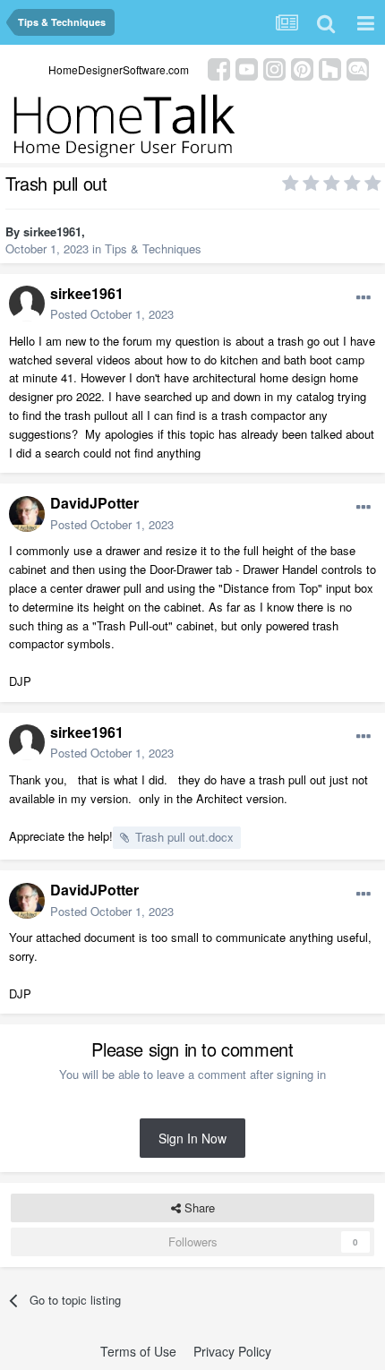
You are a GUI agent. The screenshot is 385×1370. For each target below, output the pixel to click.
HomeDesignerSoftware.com (118, 69)
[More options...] (363, 298)
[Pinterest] (302, 67)
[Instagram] (274, 67)
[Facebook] (219, 67)
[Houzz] (330, 67)
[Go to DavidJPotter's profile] (27, 514)
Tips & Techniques (153, 248)
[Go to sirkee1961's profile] (27, 303)
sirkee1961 (52, 231)
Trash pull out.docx (184, 836)
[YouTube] (246, 67)
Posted (112, 313)
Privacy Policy (232, 1351)
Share (198, 1207)
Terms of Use (138, 1351)
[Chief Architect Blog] (357, 67)
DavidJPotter (94, 502)
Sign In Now (192, 1138)
